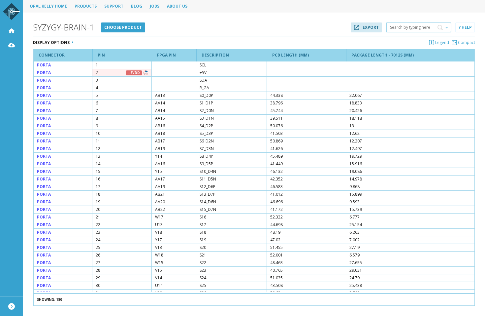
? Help (465, 27)
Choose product (123, 27)
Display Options (51, 42)
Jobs (154, 6)
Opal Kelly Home (48, 6)
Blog (136, 6)
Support (113, 6)
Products (86, 6)
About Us (177, 6)
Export (370, 27)
